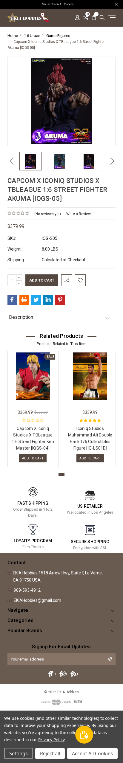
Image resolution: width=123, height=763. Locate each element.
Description (21, 317)
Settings (18, 753)
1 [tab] (61, 474)
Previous (10, 161)
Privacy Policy (51, 739)
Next (110, 161)
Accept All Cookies (92, 753)
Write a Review (78, 214)
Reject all (50, 753)
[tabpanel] (32, 407)
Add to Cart (33, 458)
